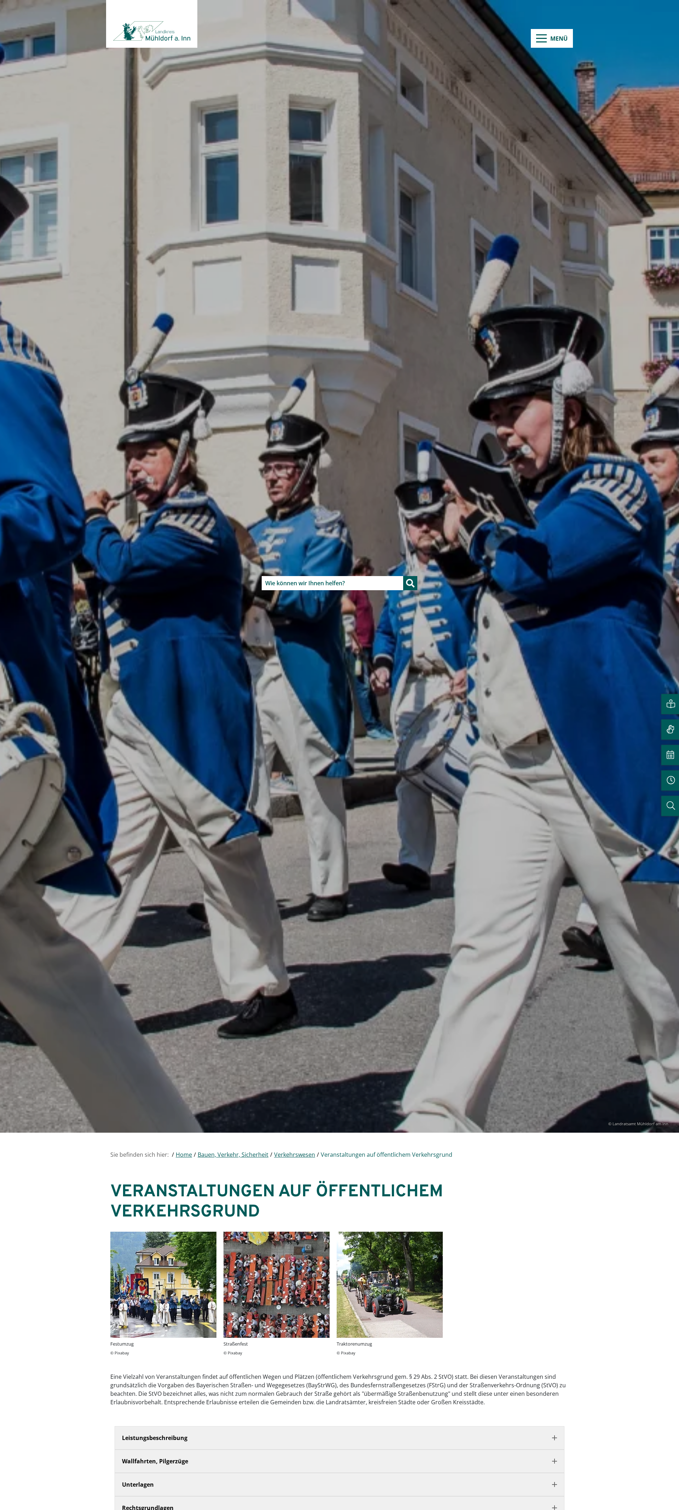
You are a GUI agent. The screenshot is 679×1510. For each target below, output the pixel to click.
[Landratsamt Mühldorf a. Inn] (151, 24)
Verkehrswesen (294, 1154)
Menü (559, 38)
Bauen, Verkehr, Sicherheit (233, 1154)
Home (184, 1154)
